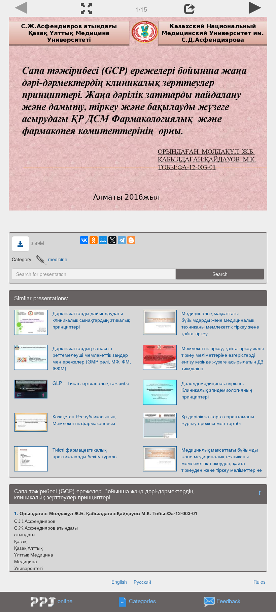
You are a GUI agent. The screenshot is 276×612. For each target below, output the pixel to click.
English (119, 581)
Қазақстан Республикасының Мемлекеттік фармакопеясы (84, 419)
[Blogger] (131, 240)
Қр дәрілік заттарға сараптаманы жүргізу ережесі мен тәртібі (217, 419)
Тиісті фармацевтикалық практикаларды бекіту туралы (85, 453)
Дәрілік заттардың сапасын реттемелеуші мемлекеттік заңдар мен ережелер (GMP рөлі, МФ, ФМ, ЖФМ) (92, 358)
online (65, 601)
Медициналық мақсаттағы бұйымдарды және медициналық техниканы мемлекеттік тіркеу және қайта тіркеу (220, 323)
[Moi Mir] (103, 240)
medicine (57, 259)
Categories (142, 601)
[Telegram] (122, 240)
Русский (142, 581)
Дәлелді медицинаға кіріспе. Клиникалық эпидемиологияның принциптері (216, 390)
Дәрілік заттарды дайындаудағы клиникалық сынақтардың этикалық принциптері (91, 320)
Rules (259, 581)
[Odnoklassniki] (94, 240)
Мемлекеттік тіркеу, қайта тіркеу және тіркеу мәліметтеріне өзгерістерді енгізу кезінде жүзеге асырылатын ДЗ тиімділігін (222, 358)
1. (16, 513)
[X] (112, 240)
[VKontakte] (84, 240)
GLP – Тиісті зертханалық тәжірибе (91, 383)
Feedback (228, 601)
